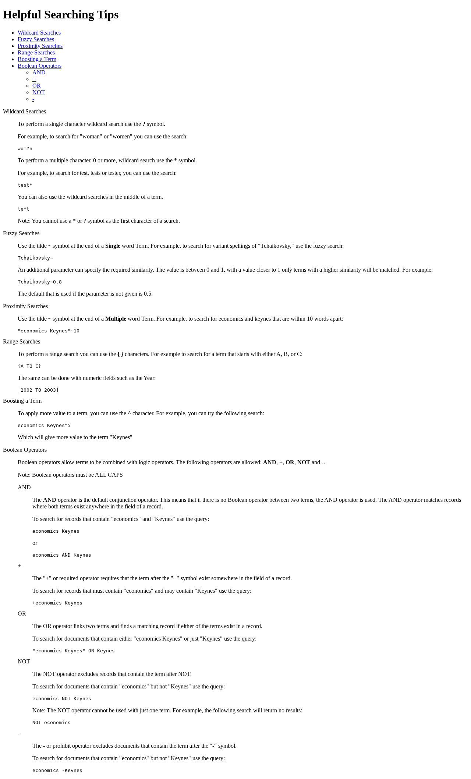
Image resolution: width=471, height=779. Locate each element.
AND (39, 72)
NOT (38, 92)
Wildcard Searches (39, 32)
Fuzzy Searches (36, 39)
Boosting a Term (37, 59)
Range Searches (36, 52)
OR (36, 85)
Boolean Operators (39, 66)
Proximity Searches (40, 46)
